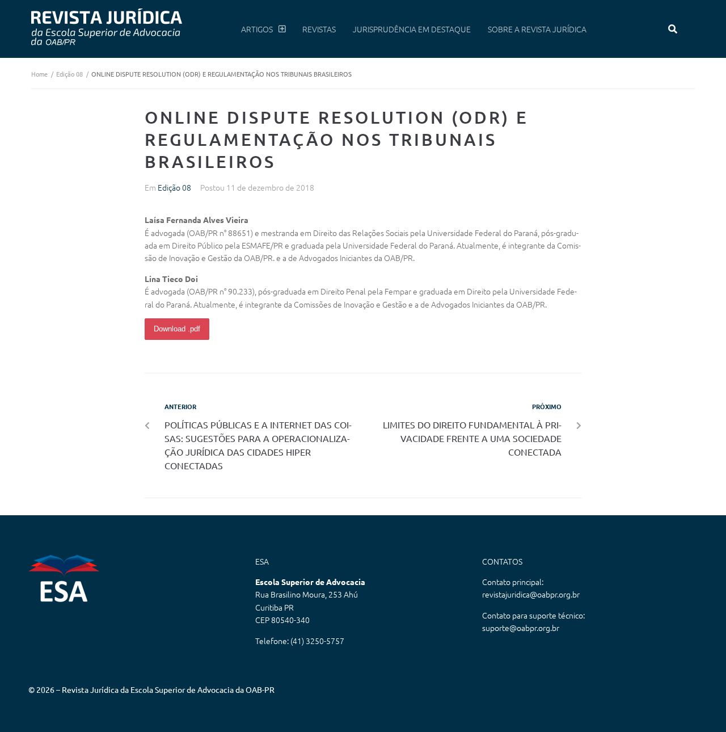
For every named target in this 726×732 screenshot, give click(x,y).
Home (39, 73)
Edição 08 (69, 73)
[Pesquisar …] (673, 28)
